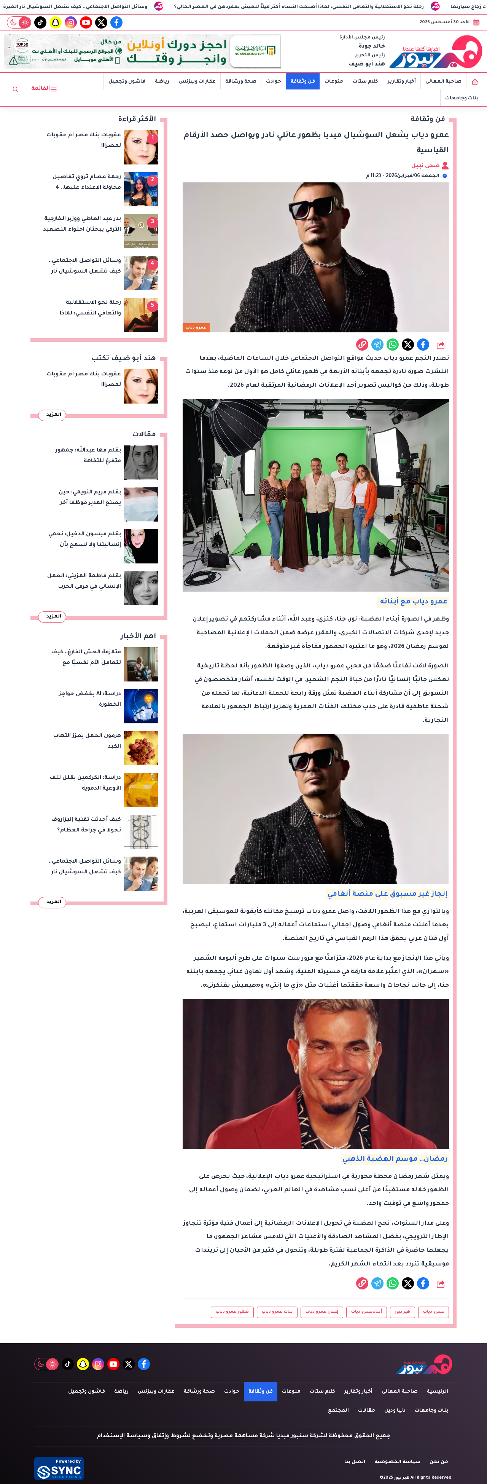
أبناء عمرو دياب (366, 1312)
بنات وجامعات (462, 98)
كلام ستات (365, 82)
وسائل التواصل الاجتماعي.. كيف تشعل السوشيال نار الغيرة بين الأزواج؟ (132, 7)
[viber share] (377, 344)
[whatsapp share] (393, 344)
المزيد (53, 415)
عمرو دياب (433, 1312)
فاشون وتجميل (126, 82)
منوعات (334, 82)
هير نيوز (402, 1312)
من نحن (439, 1462)
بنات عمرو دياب (277, 1312)
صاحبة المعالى (443, 82)
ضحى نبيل (426, 166)
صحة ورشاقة (240, 82)
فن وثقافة (303, 82)
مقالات (366, 1411)
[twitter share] (408, 344)
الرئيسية (437, 1392)
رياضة (162, 82)
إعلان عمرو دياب (322, 1312)
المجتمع (338, 1411)
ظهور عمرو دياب (232, 1312)
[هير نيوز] (436, 51)
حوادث (273, 82)
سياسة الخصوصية (397, 1462)
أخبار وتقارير (402, 82)
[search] (16, 89)
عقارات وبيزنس (197, 82)
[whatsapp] (362, 344)
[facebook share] (423, 344)
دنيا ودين (395, 1411)
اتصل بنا (354, 1462)
